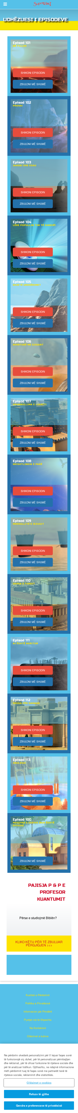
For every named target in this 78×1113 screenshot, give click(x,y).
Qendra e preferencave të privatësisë (39, 1105)
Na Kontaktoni (38, 1028)
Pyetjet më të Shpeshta (37, 1020)
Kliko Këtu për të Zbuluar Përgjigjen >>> (39, 943)
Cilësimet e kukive (37, 1036)
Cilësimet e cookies (39, 1083)
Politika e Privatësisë (37, 1003)
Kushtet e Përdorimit (38, 995)
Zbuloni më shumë (33, 84)
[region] (39, 1078)
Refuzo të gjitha (39, 1094)
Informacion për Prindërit (38, 1011)
